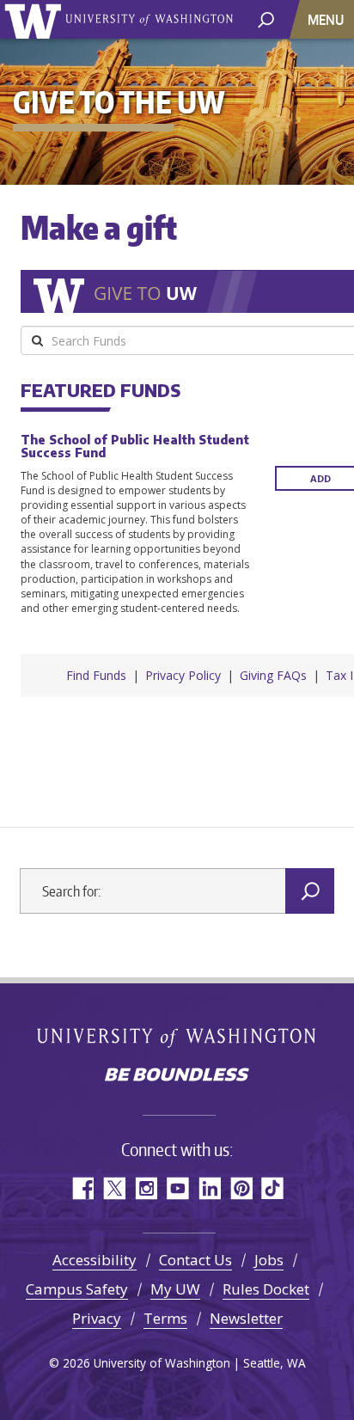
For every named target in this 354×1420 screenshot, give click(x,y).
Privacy (96, 1318)
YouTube (177, 1188)
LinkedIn (209, 1188)
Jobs (269, 1260)
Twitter (113, 1188)
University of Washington (35, 19)
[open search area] (266, 18)
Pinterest (241, 1188)
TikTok (272, 1188)
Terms (165, 1318)
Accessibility (94, 1260)
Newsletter (246, 1318)
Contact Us (195, 1260)
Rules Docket (266, 1289)
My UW (175, 1289)
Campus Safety (77, 1289)
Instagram (145, 1188)
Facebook (82, 1188)
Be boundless (177, 1076)
